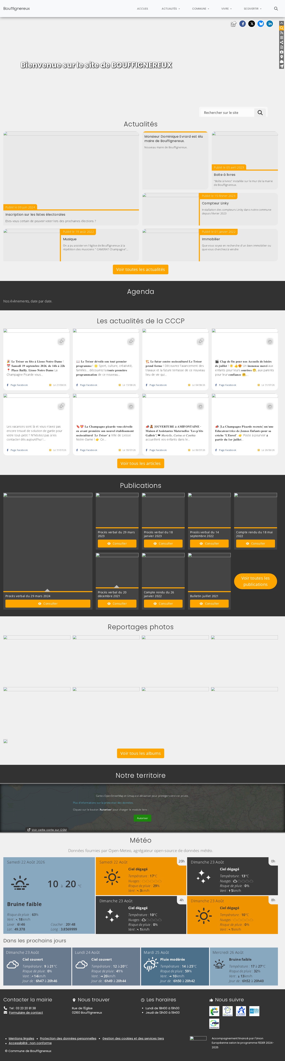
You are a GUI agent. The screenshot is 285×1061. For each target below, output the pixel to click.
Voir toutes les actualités (140, 269)
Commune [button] (199, 8)
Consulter (50, 603)
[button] (242, 23)
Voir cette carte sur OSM (49, 830)
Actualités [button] (170, 8)
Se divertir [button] (251, 8)
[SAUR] (214, 1023)
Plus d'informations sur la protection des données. (103, 802)
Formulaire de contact (26, 1013)
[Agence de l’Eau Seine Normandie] (254, 1011)
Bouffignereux (16, 8)
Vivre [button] (225, 8)
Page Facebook (19, 384)
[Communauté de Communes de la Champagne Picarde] (214, 1011)
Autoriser (142, 818)
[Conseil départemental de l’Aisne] (241, 1011)
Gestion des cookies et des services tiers (133, 1038)
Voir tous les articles (141, 463)
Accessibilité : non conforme (30, 1043)
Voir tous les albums (140, 753)
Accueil (142, 8)
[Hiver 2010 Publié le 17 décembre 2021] (5, 741)
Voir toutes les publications (255, 581)
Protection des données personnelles (68, 1038)
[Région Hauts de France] (228, 1011)
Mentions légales (21, 1038)
